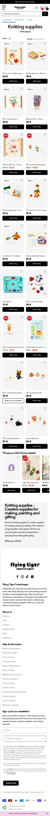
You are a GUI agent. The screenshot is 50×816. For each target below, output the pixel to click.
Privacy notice (8, 683)
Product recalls (9, 696)
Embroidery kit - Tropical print (12, 164)
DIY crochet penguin (34, 301)
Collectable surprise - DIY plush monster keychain (36, 347)
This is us (6, 616)
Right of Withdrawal (11, 666)
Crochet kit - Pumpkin (11, 256)
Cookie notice (8, 687)
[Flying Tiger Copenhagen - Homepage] (20, 8)
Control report (8, 700)
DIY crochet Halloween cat (12, 393)
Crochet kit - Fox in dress (36, 210)
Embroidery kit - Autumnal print (32, 438)
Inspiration (7, 638)
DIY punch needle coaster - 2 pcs (13, 73)
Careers (5, 625)
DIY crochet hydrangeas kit (36, 164)
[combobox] (25, 739)
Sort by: (30, 39)
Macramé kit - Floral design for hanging (34, 119)
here (35, 813)
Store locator (8, 657)
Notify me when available (13, 400)
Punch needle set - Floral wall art (12, 210)
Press (4, 633)
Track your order (9, 653)
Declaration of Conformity (13, 692)
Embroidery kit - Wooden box (36, 73)
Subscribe (11, 783)
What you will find (13, 541)
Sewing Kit (6, 301)
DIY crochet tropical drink (13, 347)
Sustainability (8, 629)
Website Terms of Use (11, 674)
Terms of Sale (8, 670)
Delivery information (11, 648)
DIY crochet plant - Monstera (10, 119)
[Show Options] (43, 739)
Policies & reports (10, 679)
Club (4, 620)
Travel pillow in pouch (8, 482)
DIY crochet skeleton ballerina (11, 438)
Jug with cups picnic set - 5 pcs (30, 482)
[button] (3, 8)
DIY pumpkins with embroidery (34, 393)
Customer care (8, 661)
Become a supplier (10, 705)
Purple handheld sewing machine (36, 256)
